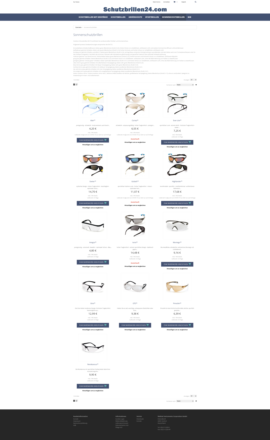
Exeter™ (93, 181)
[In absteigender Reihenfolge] (196, 84)
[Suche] (195, 2)
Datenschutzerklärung (80, 423)
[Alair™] (93, 103)
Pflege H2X (118, 427)
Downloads (140, 419)
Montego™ (177, 242)
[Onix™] (93, 286)
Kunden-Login (119, 419)
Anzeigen (186, 80)
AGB (74, 425)
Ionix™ (135, 242)
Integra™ (92, 242)
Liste (77, 84)
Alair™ (92, 120)
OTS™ (135, 303)
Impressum (76, 421)
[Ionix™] (135, 225)
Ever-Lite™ (177, 120)
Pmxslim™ (177, 303)
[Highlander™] (177, 164)
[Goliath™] (135, 164)
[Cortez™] (135, 103)
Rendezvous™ (92, 364)
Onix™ (92, 303)
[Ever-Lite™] (177, 103)
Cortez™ (135, 120)
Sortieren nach (171, 85)
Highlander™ (177, 181)
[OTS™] (135, 286)
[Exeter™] (93, 164)
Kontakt (75, 419)
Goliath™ (135, 181)
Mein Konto (156, 2)
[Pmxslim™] (177, 286)
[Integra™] (93, 225)
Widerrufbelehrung (121, 421)
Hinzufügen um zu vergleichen (92, 145)
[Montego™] (177, 225)
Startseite (78, 27)
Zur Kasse (76, 2)
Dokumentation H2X (121, 425)
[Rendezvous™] (93, 347)
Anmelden (166, 2)
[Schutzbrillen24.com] (135, 9)
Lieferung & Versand (121, 423)
